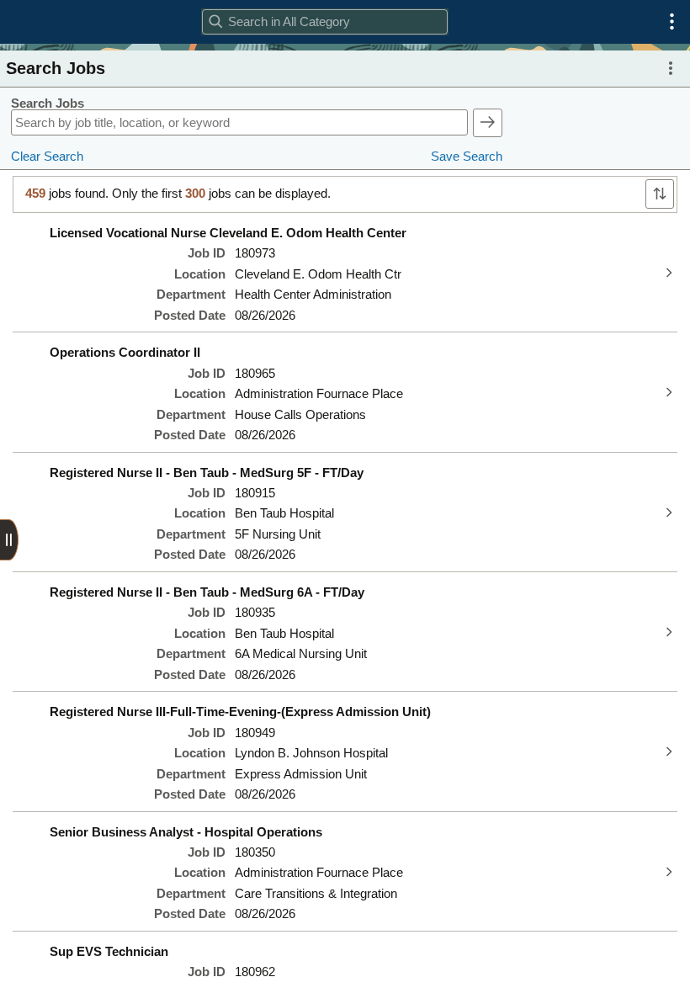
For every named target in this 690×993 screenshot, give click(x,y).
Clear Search (47, 156)
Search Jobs (47, 103)
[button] (672, 22)
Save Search (466, 156)
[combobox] (324, 22)
